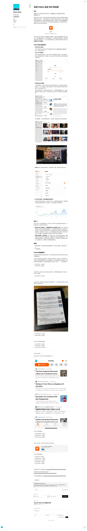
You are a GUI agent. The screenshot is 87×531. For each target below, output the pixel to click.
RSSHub (53, 13)
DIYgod (59, 13)
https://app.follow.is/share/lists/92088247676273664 (54, 475)
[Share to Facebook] (65, 490)
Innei (50, 49)
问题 (40, 233)
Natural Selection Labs (45, 447)
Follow (35, 13)
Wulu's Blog (17, 12)
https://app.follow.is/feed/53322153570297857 (56, 469)
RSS (14, 19)
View (43, 449)
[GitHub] (13, 24)
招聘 (61, 236)
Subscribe (16, 16)
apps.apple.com (43, 450)
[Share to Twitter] (63, 490)
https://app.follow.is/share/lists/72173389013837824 (45, 473)
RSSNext (36, 15)
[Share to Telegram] (67, 490)
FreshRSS (64, 20)
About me (15, 20)
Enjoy (36, 489)
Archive (84, 527)
